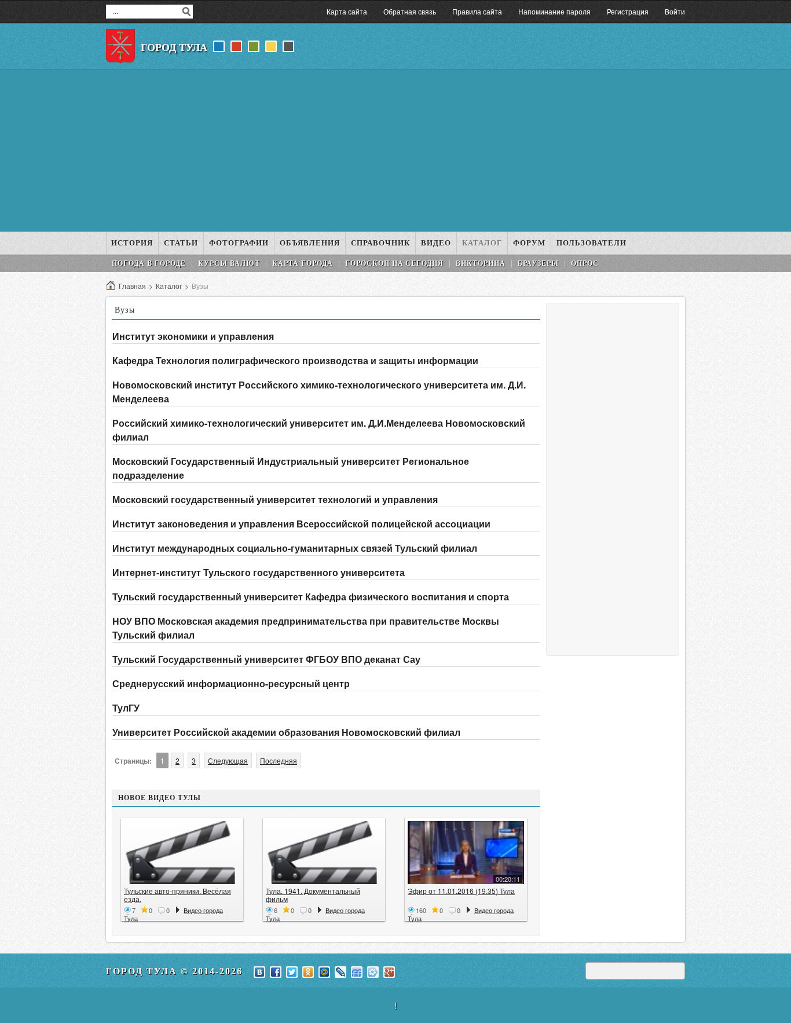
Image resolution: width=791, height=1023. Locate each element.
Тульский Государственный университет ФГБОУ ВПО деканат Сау (266, 659)
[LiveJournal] (340, 972)
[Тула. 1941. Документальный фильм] (324, 852)
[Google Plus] (389, 972)
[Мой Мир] (324, 972)
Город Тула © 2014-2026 (174, 971)
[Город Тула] (120, 46)
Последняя (278, 760)
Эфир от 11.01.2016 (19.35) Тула (461, 891)
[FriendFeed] (356, 972)
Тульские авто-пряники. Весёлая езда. (177, 895)
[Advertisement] (395, 150)
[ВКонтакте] (259, 972)
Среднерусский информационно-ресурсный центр (231, 683)
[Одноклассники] (308, 972)
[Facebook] (275, 972)
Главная (132, 286)
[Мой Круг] (373, 972)
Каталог (169, 286)
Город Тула (174, 47)
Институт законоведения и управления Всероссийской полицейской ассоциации (301, 523)
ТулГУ (126, 707)
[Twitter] (292, 972)
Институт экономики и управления (193, 336)
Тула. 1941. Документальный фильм (313, 895)
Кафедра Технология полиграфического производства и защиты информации (295, 360)
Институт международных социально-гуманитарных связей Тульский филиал (294, 548)
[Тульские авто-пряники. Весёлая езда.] (182, 852)
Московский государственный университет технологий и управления (275, 499)
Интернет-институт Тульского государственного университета (258, 572)
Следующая (228, 760)
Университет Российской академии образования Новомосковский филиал (286, 732)
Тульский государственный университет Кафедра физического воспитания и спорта (310, 596)
